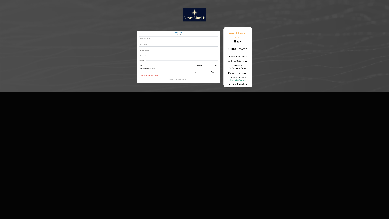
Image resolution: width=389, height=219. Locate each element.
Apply (213, 72)
